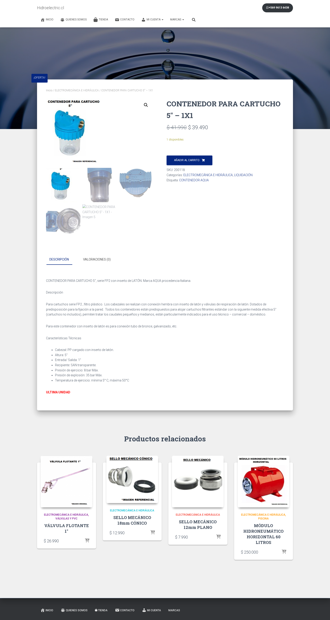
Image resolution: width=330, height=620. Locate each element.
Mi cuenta (154, 19)
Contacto (127, 19)
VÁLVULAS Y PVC (66, 518)
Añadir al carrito (187, 160)
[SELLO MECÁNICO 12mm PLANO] (198, 481)
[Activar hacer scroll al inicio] (321, 611)
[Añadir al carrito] (87, 541)
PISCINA (263, 518)
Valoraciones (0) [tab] (97, 259)
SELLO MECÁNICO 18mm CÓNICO (132, 520)
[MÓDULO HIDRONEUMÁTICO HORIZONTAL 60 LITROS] (263, 481)
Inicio (49, 19)
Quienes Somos (76, 19)
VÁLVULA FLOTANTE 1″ (66, 528)
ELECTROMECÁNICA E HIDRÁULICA (77, 90)
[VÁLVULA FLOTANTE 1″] (66, 481)
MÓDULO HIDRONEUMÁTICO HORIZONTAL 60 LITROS (263, 534)
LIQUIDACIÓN (243, 175)
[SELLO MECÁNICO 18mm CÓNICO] (132, 479)
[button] (146, 105)
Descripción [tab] (59, 259)
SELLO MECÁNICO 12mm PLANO (198, 524)
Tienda (103, 19)
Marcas (176, 19)
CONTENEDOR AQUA (194, 180)
